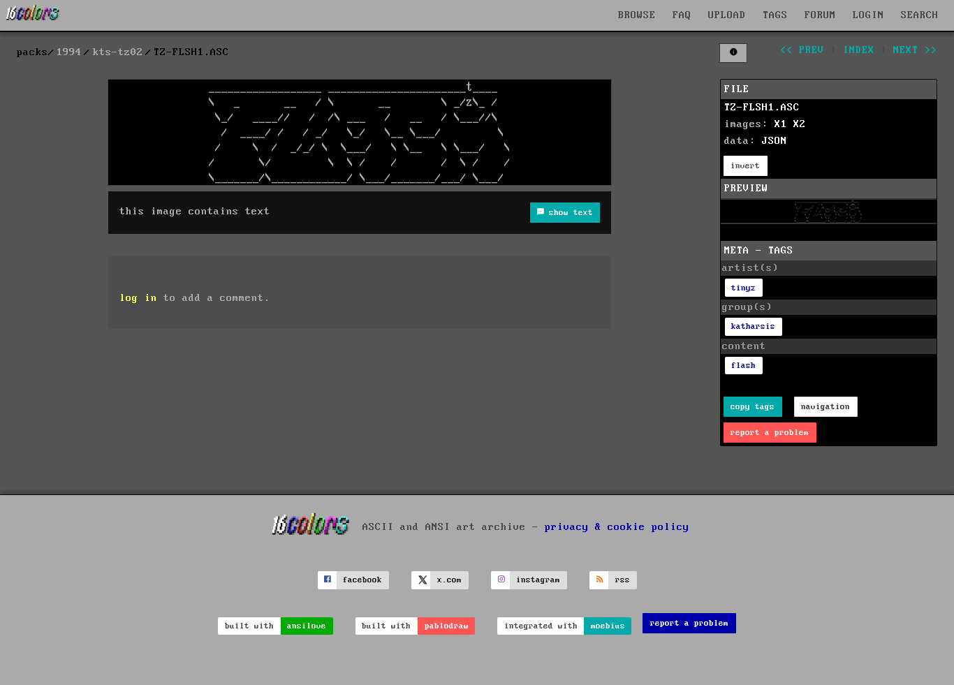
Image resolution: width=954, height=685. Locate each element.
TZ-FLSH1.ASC (762, 107)
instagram (538, 579)
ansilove (306, 626)
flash (743, 365)
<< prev (802, 50)
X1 (781, 124)
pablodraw (447, 626)
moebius (608, 626)
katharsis (753, 326)
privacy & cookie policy (617, 526)
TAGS (775, 15)
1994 (69, 52)
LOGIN (868, 15)
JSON (774, 141)
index (858, 50)
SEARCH (920, 15)
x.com (449, 579)
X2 (799, 124)
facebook (362, 579)
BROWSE (637, 15)
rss (622, 579)
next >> (915, 50)
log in (138, 298)
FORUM (820, 15)
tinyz (743, 288)
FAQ (682, 15)
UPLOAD (727, 15)
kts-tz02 (118, 52)
